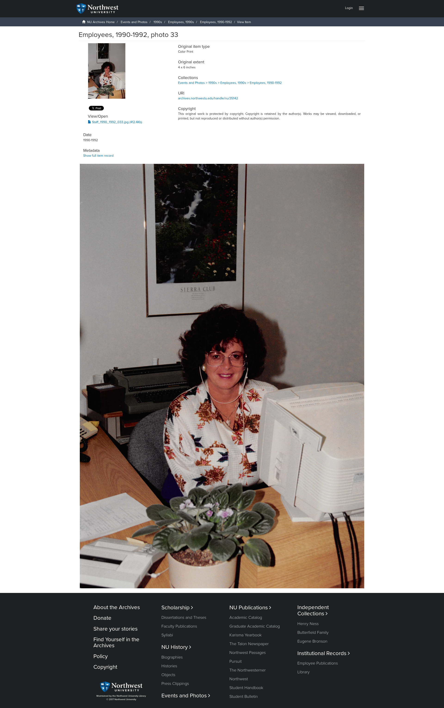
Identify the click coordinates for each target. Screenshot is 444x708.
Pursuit (235, 661)
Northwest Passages (247, 652)
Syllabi (167, 635)
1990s (158, 22)
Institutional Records (323, 653)
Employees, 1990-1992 (216, 22)
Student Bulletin (243, 696)
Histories (169, 665)
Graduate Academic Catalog (254, 626)
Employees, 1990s (181, 22)
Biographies (172, 657)
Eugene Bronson (312, 641)
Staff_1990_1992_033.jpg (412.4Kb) (116, 122)
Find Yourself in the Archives (116, 642)
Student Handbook (246, 687)
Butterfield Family (313, 632)
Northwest (238, 678)
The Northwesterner (247, 670)
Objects (168, 674)
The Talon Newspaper (249, 643)
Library (303, 671)
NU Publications (250, 607)
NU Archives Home (101, 22)
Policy (100, 656)
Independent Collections (313, 610)
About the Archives (116, 607)
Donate (102, 618)
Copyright (105, 667)
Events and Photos (134, 22)
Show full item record (98, 156)
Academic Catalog (245, 617)
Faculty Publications (179, 626)
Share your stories (115, 629)
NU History (176, 647)
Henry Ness (308, 623)
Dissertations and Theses (183, 617)
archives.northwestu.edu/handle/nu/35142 (208, 98)
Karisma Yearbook (245, 635)
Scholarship (177, 607)
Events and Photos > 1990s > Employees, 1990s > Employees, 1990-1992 (230, 83)
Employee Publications (317, 663)
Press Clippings (175, 683)
